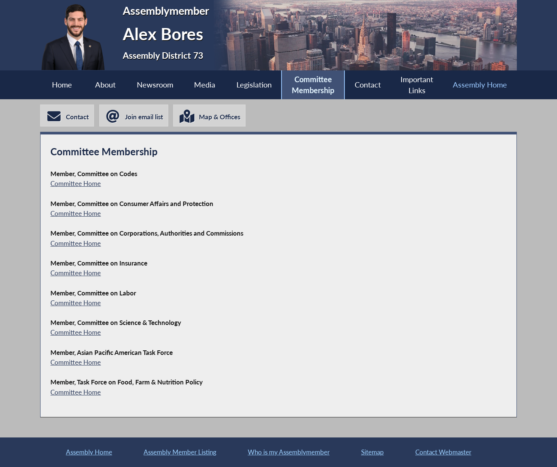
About (105, 84)
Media (204, 84)
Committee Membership (313, 85)
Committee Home (75, 183)
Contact (368, 84)
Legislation (254, 84)
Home (62, 84)
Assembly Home (480, 84)
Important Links (417, 85)
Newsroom (155, 84)
